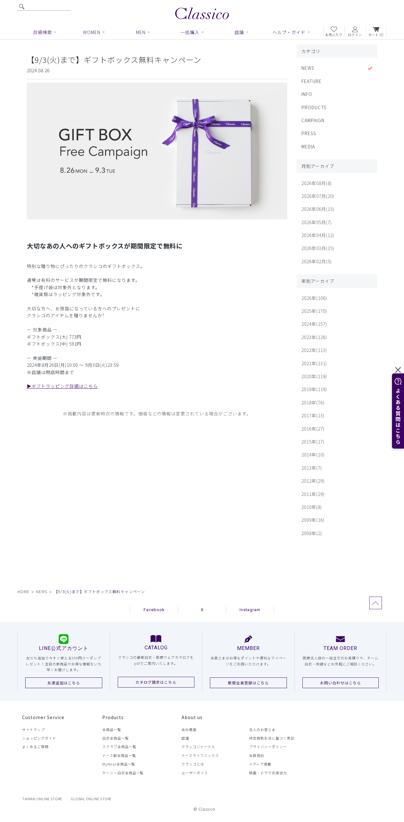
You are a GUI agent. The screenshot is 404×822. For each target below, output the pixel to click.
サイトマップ (33, 729)
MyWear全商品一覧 (118, 763)
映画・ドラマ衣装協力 (268, 772)
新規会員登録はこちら (248, 682)
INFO (306, 94)
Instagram (250, 609)
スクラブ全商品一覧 (119, 746)
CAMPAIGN (312, 120)
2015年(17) (312, 441)
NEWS (307, 68)
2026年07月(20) (317, 196)
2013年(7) (311, 468)
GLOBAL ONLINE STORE (91, 798)
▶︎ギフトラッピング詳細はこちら (62, 386)
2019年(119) (314, 389)
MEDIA (308, 146)
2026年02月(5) (316, 261)
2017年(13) (312, 415)
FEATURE (311, 81)
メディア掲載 (260, 763)
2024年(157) (314, 324)
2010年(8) (311, 507)
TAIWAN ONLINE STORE (42, 798)
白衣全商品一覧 (115, 738)
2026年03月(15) (317, 248)
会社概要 (189, 729)
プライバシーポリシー (268, 746)
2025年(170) (314, 311)
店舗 (185, 738)
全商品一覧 (111, 729)
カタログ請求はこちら (155, 682)
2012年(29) (312, 481)
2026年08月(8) (316, 183)
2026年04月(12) (317, 235)
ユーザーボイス (194, 772)
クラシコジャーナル (198, 746)
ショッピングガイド (39, 738)
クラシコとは (192, 763)
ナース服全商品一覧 (119, 755)
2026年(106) (314, 298)
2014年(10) (312, 454)
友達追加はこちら (63, 682)
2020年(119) (314, 376)
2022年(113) (314, 350)
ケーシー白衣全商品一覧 (123, 772)
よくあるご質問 (35, 746)
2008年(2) (311, 533)
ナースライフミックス (200, 755)
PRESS (308, 133)
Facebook (154, 609)
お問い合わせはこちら (340, 682)
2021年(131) (314, 363)
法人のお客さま (262, 729)
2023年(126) (314, 337)
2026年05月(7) (316, 222)
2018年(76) (312, 402)
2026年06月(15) (317, 209)
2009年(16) (312, 520)
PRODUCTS (314, 107)
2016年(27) (312, 429)
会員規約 (256, 755)
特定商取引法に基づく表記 (271, 738)
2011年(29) (312, 494)
